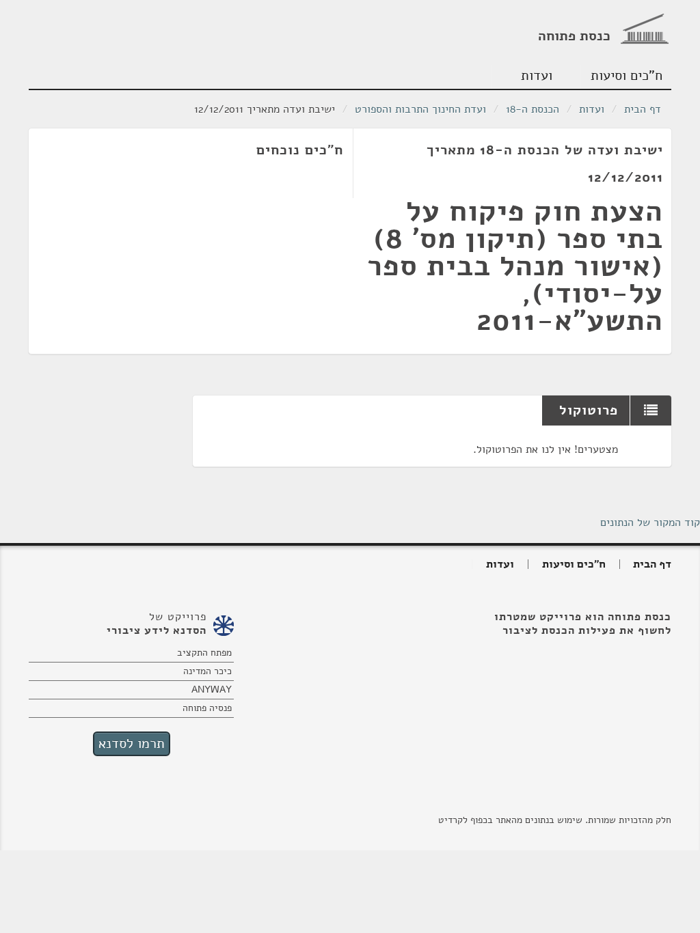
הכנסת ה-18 (532, 109)
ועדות (536, 75)
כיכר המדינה (207, 671)
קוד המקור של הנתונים (650, 522)
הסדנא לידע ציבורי (156, 630)
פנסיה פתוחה (207, 707)
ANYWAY (211, 689)
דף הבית (642, 109)
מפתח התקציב (204, 652)
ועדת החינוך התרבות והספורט (420, 109)
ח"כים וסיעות (626, 75)
